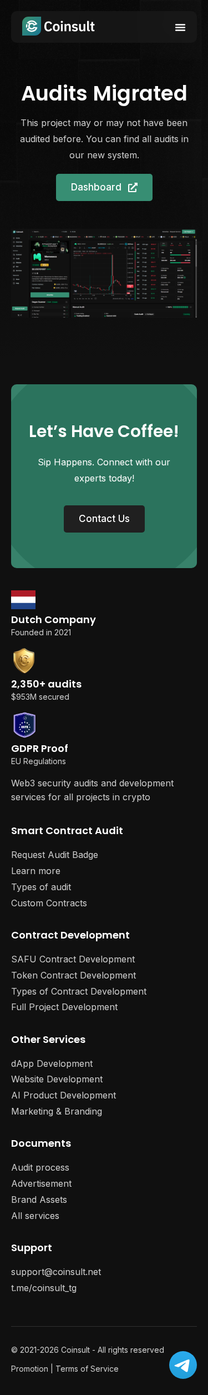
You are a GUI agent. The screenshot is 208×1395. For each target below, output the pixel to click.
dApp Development (52, 1063)
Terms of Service (87, 1368)
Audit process (40, 1167)
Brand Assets (39, 1199)
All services (35, 1215)
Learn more (35, 870)
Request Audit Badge (54, 854)
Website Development (57, 1079)
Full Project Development (64, 1006)
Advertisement (41, 1183)
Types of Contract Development (78, 991)
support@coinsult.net (56, 1271)
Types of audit (41, 886)
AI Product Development (63, 1095)
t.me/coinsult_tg (44, 1287)
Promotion (29, 1368)
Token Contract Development (73, 975)
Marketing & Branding (56, 1111)
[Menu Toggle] (180, 27)
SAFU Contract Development (73, 959)
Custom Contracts (49, 903)
